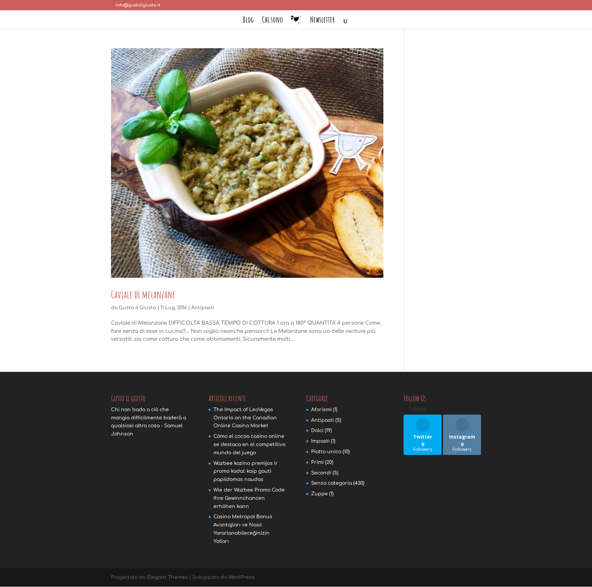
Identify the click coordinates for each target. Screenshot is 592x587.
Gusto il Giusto (137, 307)
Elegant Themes (167, 577)
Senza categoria (331, 483)
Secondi (321, 472)
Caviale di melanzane (143, 294)
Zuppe (319, 493)
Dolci (317, 430)
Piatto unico (326, 451)
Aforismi (321, 409)
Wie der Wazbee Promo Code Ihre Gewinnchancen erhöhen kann (249, 498)
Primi (317, 462)
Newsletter (322, 21)
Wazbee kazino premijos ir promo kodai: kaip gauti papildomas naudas (245, 471)
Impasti (320, 441)
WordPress (242, 577)
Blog (248, 21)
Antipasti (202, 307)
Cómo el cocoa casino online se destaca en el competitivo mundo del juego (249, 444)
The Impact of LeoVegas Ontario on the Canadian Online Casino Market (245, 418)
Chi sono (272, 21)
